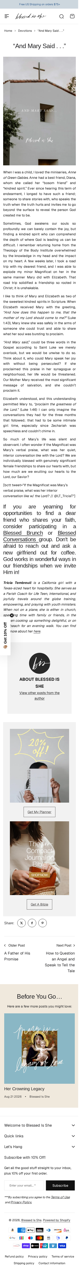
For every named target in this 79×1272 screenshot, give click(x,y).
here (36, 631)
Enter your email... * (22, 1185)
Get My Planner (39, 812)
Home (8, 31)
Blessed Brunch (23, 533)
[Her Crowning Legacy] (39, 1048)
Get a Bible (39, 904)
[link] (21, 923)
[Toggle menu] (6, 16)
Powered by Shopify (55, 1229)
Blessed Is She (30, 1229)
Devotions (25, 31)
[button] (5, 636)
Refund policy (26, 1265)
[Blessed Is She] (31, 16)
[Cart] (72, 16)
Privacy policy (49, 1265)
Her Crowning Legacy (24, 1088)
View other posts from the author (39, 696)
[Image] (39, 766)
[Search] (61, 16)
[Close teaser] (12, 615)
